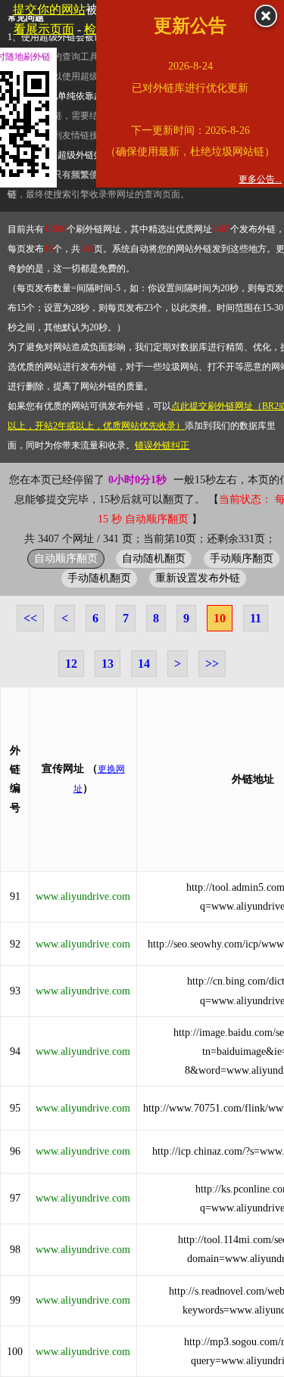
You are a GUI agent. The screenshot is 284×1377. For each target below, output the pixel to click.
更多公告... (260, 179)
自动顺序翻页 (66, 558)
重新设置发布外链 (197, 578)
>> (212, 663)
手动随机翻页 (99, 578)
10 (220, 618)
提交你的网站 (49, 9)
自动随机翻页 (154, 558)
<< (30, 618)
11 (255, 618)
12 (71, 663)
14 (144, 663)
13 (107, 663)
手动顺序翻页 (241, 558)
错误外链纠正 (162, 445)
